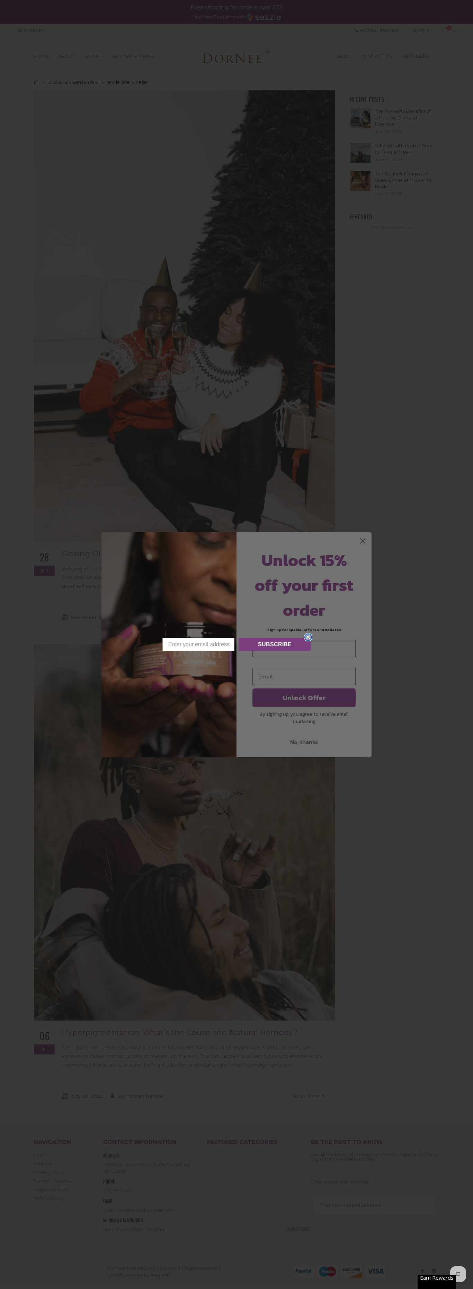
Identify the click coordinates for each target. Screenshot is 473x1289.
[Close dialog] (308, 637)
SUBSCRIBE (275, 644)
